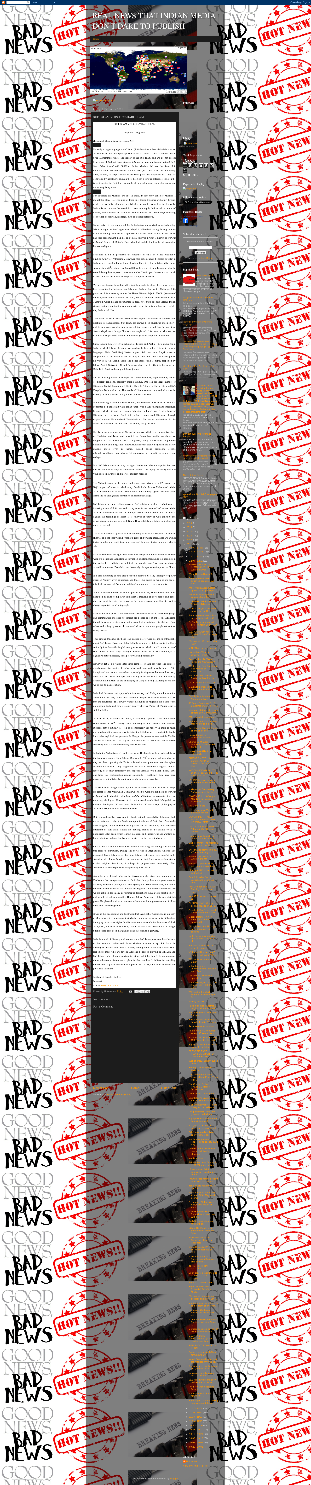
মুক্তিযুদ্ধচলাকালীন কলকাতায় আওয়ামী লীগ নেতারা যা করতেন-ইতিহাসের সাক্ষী (199, 457)
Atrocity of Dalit (196, 1001)
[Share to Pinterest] (148, 991)
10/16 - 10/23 (196, 1434)
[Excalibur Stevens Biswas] (185, 222)
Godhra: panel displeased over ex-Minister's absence (202, 1151)
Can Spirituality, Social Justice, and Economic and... (201, 880)
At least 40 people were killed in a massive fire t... (203, 864)
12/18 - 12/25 (196, 552)
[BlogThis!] (139, 991)
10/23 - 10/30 (196, 1429)
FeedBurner (207, 258)
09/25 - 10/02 (196, 1447)
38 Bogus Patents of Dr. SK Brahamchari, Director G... (203, 704)
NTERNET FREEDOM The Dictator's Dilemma (202, 602)
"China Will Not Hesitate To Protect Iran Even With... (202, 953)
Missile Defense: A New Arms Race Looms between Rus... (200, 919)
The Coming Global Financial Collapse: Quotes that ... (199, 1087)
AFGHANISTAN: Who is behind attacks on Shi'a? (202, 904)
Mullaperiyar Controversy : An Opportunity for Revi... (203, 790)
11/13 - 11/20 (196, 1417)
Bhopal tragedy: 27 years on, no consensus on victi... (201, 1249)
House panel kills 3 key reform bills (200, 752)
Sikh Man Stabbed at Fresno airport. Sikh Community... (203, 711)
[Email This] (136, 991)
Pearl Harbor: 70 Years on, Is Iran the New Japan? (202, 660)
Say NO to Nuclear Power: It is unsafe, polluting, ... (203, 1045)
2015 (189, 527)
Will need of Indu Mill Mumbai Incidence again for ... (202, 994)
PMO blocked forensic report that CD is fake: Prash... (203, 1180)
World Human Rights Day (201, 574)
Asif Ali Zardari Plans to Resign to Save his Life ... (203, 676)
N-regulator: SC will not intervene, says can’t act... (203, 1126)
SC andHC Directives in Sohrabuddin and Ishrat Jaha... (202, 1230)
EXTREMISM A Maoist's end (203, 682)
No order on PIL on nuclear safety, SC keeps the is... (202, 1032)
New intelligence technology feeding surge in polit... (203, 722)
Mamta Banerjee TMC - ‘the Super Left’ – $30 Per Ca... (203, 985)
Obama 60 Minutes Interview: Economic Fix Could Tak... (202, 744)
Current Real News (192, 475)
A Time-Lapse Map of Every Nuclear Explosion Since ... (203, 1322)
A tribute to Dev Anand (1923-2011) (200, 1394)
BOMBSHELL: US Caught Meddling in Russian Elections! (202, 799)
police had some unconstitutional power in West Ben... (202, 969)
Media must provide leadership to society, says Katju (203, 1142)
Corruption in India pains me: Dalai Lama (201, 1374)
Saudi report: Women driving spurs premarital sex (203, 1401)
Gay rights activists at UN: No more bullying (202, 697)
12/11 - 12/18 (196, 556)
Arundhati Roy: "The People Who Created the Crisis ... (203, 911)
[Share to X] (142, 991)
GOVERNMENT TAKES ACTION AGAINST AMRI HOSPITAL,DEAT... (202, 819)
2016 (189, 523)
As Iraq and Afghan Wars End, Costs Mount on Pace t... (201, 1205)
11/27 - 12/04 (196, 1408)
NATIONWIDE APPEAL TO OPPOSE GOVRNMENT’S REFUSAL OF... (203, 773)
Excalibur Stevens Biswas (193, 216)
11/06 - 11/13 (196, 1421)
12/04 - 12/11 (196, 561)
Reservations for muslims (201, 1026)
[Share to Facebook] (145, 991)
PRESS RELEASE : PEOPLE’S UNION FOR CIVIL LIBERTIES (202, 1054)
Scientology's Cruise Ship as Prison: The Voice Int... (203, 1099)
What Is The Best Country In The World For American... (203, 669)
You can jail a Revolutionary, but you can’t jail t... (203, 1367)
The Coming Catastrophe (201, 1093)
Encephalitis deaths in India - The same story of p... (203, 851)
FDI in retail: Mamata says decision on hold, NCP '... (203, 1297)
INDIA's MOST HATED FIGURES (200, 1267)
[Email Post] (130, 991)
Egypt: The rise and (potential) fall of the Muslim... (200, 1289)
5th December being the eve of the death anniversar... (203, 1304)
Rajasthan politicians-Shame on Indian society (203, 729)
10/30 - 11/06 (196, 1425)
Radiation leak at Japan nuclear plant (201, 1222)
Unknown (191, 1461)
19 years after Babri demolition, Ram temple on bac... (202, 1172)
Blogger (174, 1478)
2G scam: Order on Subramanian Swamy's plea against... (201, 1259)
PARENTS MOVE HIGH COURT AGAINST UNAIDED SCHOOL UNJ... (201, 762)
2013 (189, 536)
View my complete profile (196, 1466)
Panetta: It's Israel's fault (201, 1282)
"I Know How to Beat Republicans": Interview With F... (202, 1214)
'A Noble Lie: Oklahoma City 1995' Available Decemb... (203, 1038)
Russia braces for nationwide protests (200, 736)
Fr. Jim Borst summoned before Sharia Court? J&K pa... (203, 625)
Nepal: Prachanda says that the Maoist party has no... (203, 1360)
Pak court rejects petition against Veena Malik (201, 596)
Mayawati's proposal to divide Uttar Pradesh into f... (202, 689)
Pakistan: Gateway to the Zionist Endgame (201, 946)
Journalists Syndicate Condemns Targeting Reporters (201, 1240)
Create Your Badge (190, 226)
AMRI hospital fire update (201, 717)
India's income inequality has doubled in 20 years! (202, 1020)
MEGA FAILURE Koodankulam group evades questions (200, 1338)
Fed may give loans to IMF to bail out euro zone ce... (203, 837)
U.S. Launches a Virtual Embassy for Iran (201, 811)
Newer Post (101, 1088)
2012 (189, 540)
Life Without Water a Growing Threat (199, 653)
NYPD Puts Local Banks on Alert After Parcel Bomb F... (202, 782)
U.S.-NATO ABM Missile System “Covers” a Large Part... (203, 634)
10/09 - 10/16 (196, 1438)
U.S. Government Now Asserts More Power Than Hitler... (203, 1077)
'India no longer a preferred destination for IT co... (203, 609)
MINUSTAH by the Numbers (203, 648)
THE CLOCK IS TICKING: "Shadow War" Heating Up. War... (202, 829)
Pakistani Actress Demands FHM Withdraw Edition (202, 1163)
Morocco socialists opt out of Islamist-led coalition (203, 1330)
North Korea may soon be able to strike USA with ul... (202, 938)
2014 (189, 531)
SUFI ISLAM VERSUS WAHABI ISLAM (200, 857)
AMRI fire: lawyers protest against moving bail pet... (203, 589)
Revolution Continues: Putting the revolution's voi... (201, 1312)
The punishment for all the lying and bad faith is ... (202, 1113)
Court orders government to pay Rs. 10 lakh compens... (203, 1275)
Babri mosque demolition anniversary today (201, 1133)
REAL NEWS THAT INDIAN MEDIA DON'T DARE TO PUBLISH (154, 20)
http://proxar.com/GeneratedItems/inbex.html (203, 1119)
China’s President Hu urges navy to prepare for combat (203, 929)
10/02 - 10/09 (196, 1442)
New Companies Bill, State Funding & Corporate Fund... (202, 889)
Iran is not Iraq (196, 1158)
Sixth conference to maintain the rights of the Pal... (203, 844)
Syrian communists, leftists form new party (202, 1353)
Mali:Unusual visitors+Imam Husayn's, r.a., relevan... (203, 1106)
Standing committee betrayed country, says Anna (201, 581)
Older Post (168, 1088)
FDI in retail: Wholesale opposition (200, 976)
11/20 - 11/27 (196, 1412)
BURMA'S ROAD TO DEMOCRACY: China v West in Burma (201, 567)
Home (96, 38)
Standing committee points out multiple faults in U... (202, 616)
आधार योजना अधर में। (205, 275)
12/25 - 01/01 (196, 548)
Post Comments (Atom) (119, 1094)
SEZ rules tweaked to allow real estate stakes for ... (202, 1381)
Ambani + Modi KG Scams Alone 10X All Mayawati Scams (202, 1195)
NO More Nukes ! (197, 806)
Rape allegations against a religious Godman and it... (203, 1007)
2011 (189, 544)
